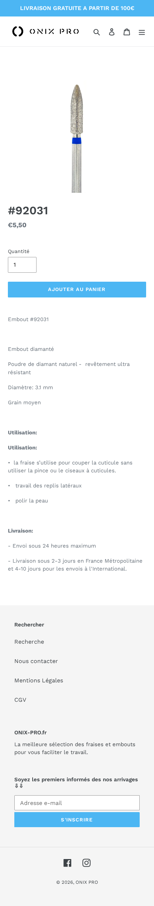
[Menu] (141, 31)
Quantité (18, 251)
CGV (20, 699)
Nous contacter (36, 661)
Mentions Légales (38, 680)
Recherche (29, 641)
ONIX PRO (87, 882)
